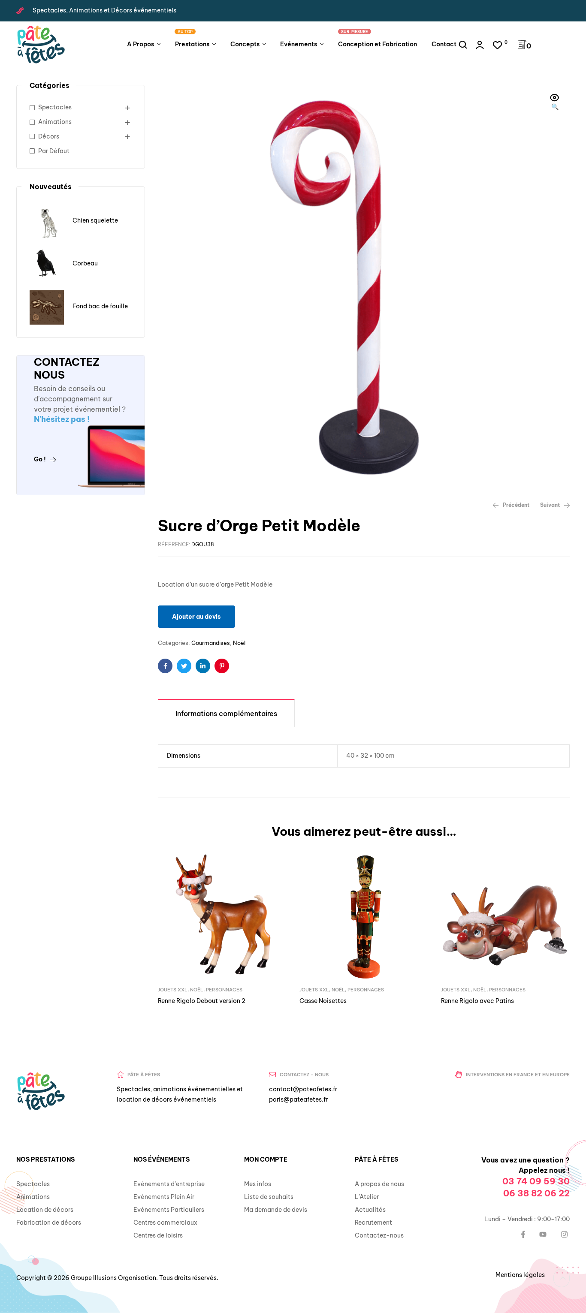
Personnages (224, 990)
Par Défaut (53, 151)
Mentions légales (520, 1275)
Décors (48, 136)
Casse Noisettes (323, 1001)
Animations (55, 122)
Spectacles (55, 107)
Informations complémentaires (226, 713)
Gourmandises (210, 642)
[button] (554, 102)
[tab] (226, 713)
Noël (239, 642)
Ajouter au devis (196, 616)
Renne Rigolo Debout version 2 (201, 1001)
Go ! (40, 459)
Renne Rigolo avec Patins (477, 1001)
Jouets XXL (172, 990)
